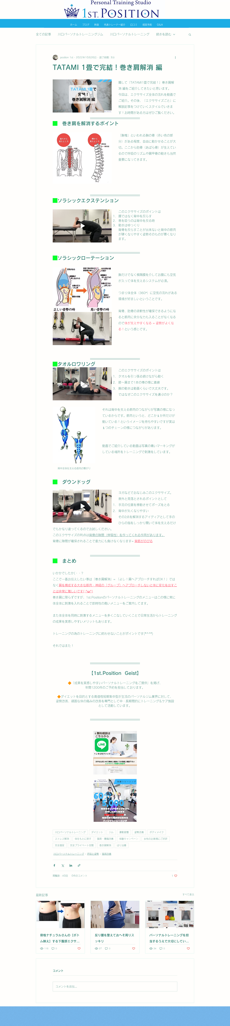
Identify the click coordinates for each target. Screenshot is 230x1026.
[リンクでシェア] (79, 865)
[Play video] (82, 96)
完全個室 (59, 845)
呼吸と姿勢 (93, 854)
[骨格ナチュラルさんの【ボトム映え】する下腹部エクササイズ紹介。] (60, 914)
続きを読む (163, 34)
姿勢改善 (139, 832)
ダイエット (97, 832)
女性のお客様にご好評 (155, 839)
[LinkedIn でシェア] (70, 865)
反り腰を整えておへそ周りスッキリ (114, 938)
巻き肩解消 (105, 845)
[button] (189, 34)
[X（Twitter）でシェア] (62, 865)
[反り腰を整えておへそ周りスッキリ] (115, 914)
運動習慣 (124, 832)
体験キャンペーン (128, 839)
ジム (111, 832)
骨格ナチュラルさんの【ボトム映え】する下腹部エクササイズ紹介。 (59, 939)
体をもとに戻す (83, 839)
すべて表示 (188, 894)
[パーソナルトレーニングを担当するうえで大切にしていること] (169, 914)
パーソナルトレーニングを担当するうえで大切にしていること (169, 939)
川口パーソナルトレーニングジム (80, 34)
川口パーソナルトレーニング (129, 34)
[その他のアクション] (175, 57)
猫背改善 (106, 854)
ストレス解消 (62, 839)
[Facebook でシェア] (54, 865)
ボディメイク (157, 832)
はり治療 (121, 845)
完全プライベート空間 (82, 845)
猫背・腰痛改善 (105, 839)
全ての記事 (43, 34)
